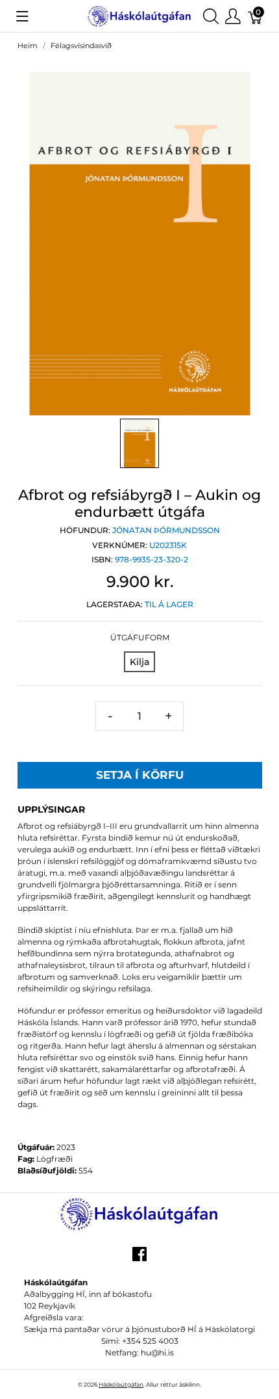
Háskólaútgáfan (121, 1384)
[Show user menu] (233, 16)
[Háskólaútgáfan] (139, 15)
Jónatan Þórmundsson (166, 530)
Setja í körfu (140, 774)
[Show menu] (22, 16)
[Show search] (211, 16)
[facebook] (139, 1259)
